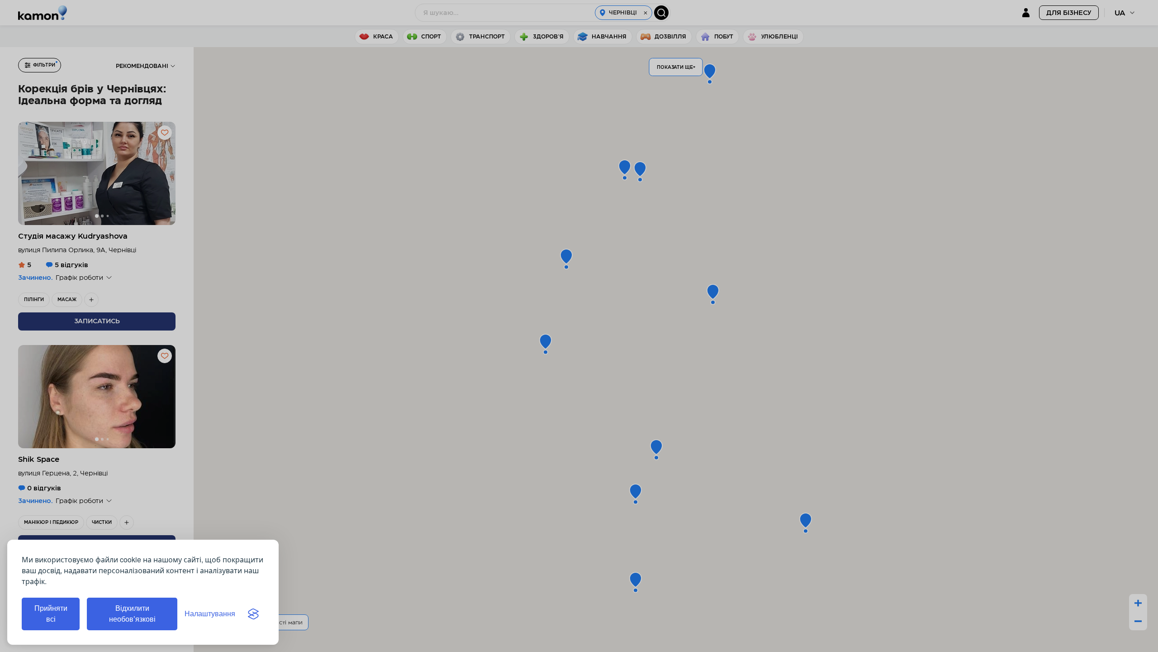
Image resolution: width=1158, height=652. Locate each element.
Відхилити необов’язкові (132, 613)
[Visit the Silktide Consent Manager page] (253, 614)
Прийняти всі (50, 613)
